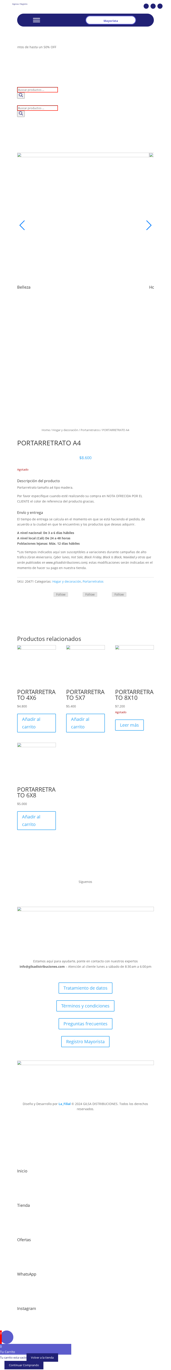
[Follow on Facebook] (146, 6)
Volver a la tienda (42, 1357)
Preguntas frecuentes (85, 1024)
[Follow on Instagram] (153, 6)
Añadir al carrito (31, 723)
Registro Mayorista (85, 1041)
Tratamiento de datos (85, 988)
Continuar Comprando (24, 1365)
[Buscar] (21, 95)
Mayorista (111, 21)
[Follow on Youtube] (160, 6)
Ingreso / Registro (19, 4)
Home (46, 430)
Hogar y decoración (65, 430)
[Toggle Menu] (36, 20)
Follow (60, 594)
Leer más (129, 725)
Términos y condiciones (85, 1006)
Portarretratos (90, 430)
